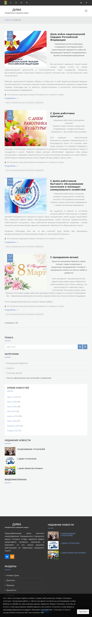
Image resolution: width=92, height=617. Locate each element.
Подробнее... (11, 98)
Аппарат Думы (12, 575)
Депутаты (10, 580)
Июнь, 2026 (12, 407)
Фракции (10, 585)
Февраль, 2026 (13, 426)
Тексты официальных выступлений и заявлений (24, 103)
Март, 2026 (12, 421)
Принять (83, 612)
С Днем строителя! (26, 459)
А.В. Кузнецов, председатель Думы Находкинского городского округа (35, 95)
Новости (10, 368)
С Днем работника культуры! (62, 115)
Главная (8, 20)
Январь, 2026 (12, 431)
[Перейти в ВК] (81, 2)
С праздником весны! (64, 257)
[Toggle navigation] (86, 11)
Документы (11, 590)
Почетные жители (14, 373)
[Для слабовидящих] (26, 2)
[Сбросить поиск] (85, 346)
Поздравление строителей (31, 449)
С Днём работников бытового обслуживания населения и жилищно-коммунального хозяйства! (68, 185)
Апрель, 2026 (12, 416)
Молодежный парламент (17, 363)
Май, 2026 (11, 411)
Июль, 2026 (12, 402)
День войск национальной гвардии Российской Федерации (67, 37)
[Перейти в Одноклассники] (86, 2)
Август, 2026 (12, 397)
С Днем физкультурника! (30, 468)
